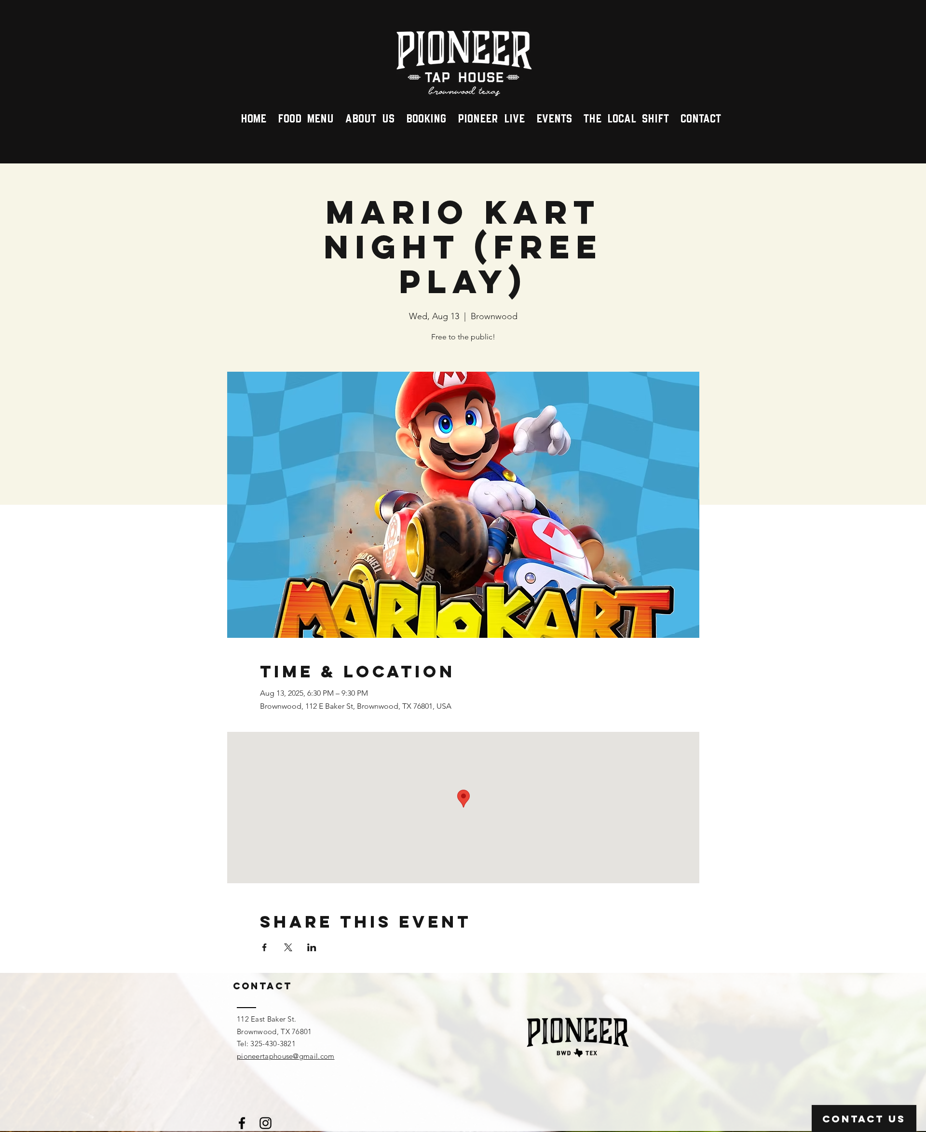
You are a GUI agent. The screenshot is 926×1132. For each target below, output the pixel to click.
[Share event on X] (288, 947)
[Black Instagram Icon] (265, 1123)
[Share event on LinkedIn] (311, 947)
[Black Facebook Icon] (242, 1123)
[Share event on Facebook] (264, 947)
